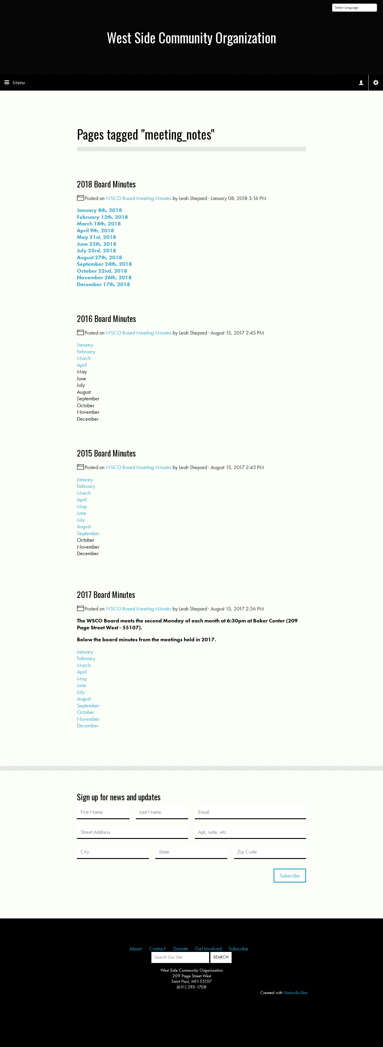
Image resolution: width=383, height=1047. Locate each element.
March (84, 358)
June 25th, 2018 (96, 243)
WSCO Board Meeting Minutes (138, 198)
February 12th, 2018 (102, 216)
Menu (19, 82)
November (88, 718)
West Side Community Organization (191, 37)
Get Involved (208, 948)
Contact (158, 948)
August (84, 526)
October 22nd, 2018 (102, 270)
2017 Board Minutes (106, 594)
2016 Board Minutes (106, 318)
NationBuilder (296, 993)
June (81, 512)
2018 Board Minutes (106, 184)
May (82, 506)
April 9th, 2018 (95, 230)
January (85, 344)
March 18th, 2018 (99, 223)
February (86, 351)
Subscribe (238, 948)
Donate (180, 948)
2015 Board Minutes (106, 453)
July (81, 519)
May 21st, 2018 (96, 236)
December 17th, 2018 (103, 284)
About (136, 948)
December (87, 725)
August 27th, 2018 (99, 257)
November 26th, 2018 (104, 277)
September (88, 533)
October (85, 712)
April (82, 364)
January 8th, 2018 (99, 210)
